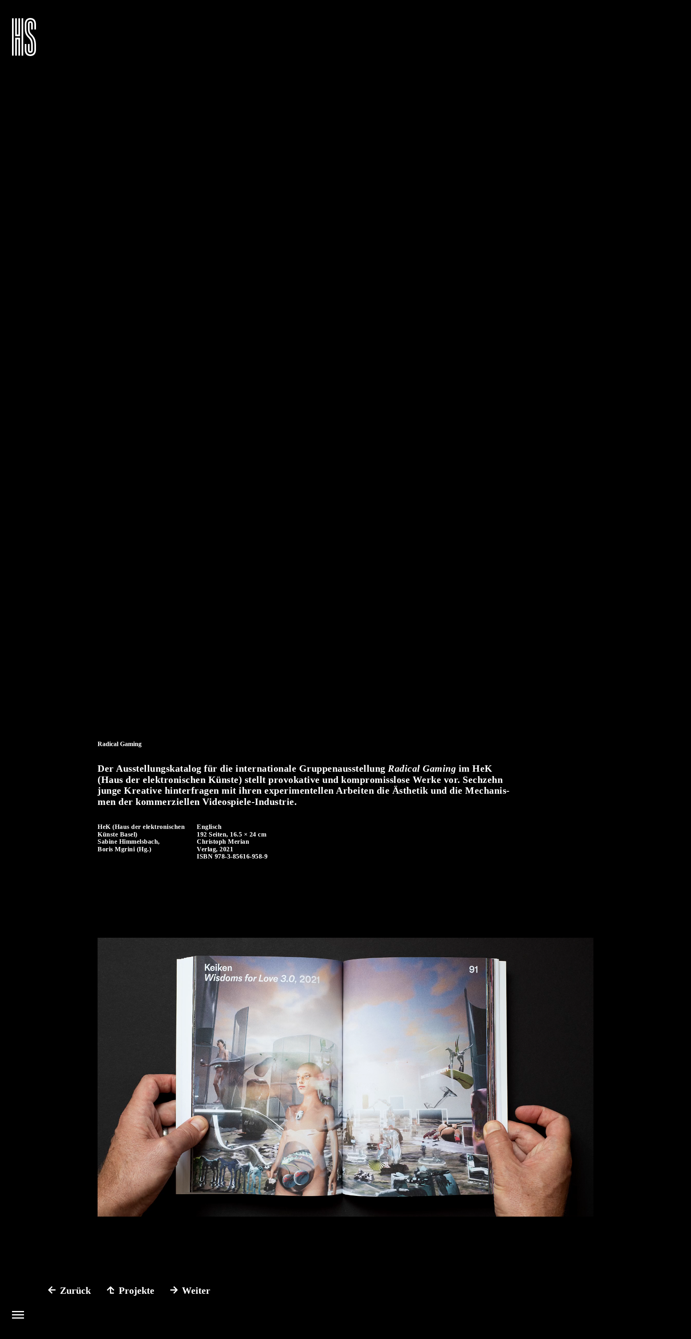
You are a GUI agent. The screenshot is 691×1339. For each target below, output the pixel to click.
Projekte (136, 1290)
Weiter (196, 1290)
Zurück (75, 1290)
